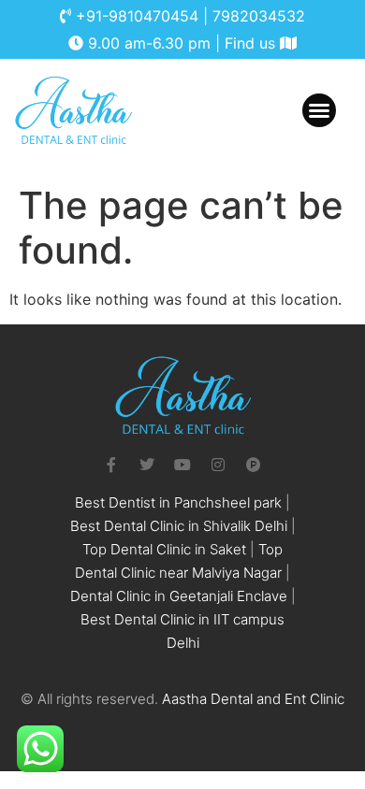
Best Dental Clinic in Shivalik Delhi (178, 526)
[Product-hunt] (253, 464)
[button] (319, 110)
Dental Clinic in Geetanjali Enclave (178, 596)
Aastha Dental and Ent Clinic (253, 699)
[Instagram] (218, 464)
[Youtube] (182, 464)
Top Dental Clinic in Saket (164, 549)
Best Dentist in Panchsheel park (178, 502)
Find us (252, 43)
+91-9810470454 (137, 16)
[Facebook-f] (111, 464)
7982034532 (258, 16)
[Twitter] (146, 464)
